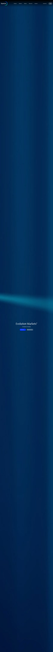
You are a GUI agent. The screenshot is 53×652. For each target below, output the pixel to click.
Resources (30, 3)
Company (36, 3)
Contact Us (44, 3)
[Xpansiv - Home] (4, 3)
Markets (25, 3)
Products (15, 3)
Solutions (20, 3)
